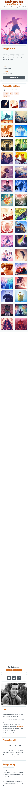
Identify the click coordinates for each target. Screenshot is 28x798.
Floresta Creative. (8, 721)
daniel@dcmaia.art (14, 670)
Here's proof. (20, 726)
